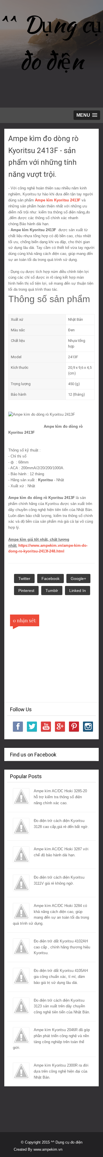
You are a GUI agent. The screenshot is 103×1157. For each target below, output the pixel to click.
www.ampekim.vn (47, 1149)
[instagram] (88, 727)
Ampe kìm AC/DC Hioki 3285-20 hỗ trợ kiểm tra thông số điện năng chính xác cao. (60, 797)
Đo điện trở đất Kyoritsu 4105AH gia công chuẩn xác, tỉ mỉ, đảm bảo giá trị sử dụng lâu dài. (61, 976)
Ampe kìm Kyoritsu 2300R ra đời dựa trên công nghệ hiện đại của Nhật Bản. (61, 1071)
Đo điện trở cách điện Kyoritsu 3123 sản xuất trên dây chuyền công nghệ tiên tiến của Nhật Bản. (62, 1006)
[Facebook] (18, 727)
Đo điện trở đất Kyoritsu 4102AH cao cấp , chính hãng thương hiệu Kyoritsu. (62, 947)
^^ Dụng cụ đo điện (51, 42)
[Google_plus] (60, 727)
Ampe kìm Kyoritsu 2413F (57, 200)
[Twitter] (32, 727)
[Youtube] (46, 727)
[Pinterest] (74, 727)
